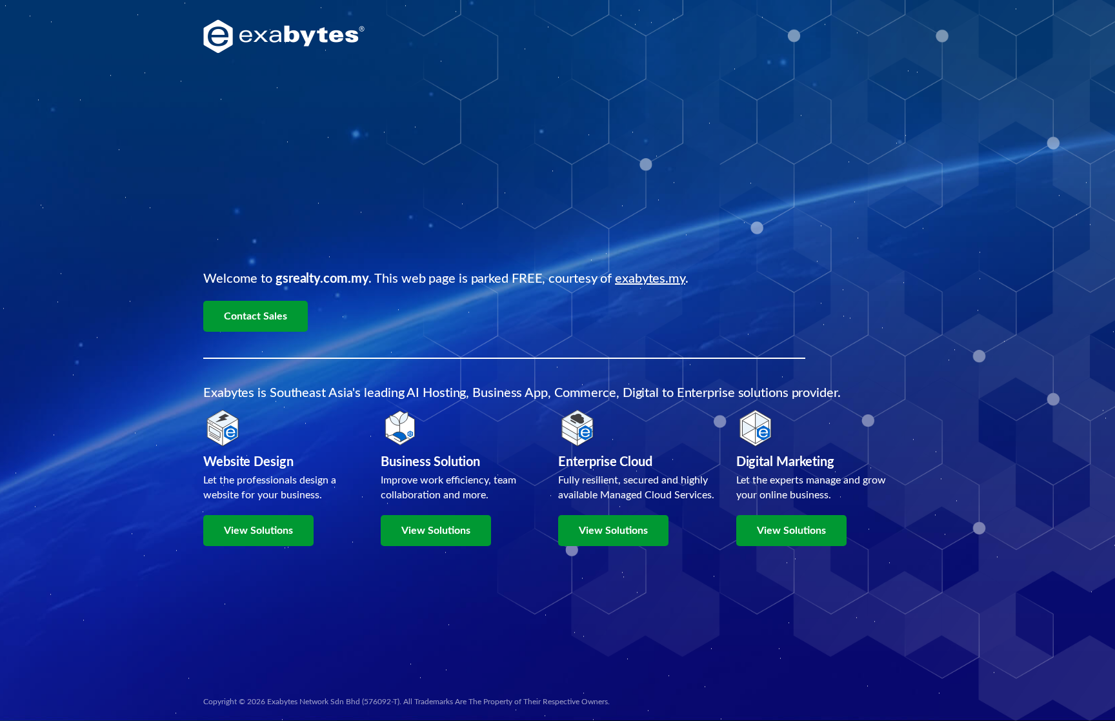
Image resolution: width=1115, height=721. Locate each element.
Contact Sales (255, 316)
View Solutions (258, 530)
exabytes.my (650, 278)
